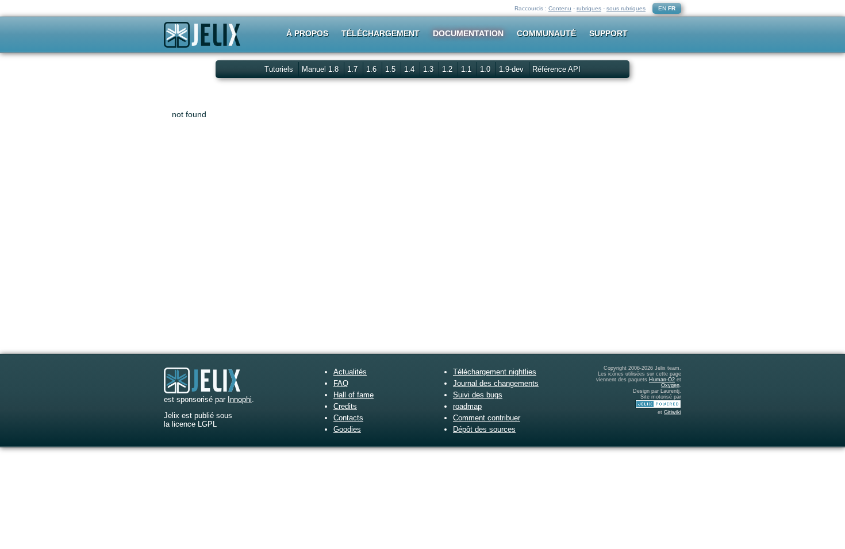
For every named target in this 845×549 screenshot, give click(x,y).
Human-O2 (662, 379)
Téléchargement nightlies (494, 372)
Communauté (546, 33)
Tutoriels (278, 69)
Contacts (348, 417)
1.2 (448, 69)
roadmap (467, 406)
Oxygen (670, 385)
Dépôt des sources (484, 429)
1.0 (486, 69)
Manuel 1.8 (321, 69)
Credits (345, 406)
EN (662, 8)
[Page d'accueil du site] (202, 42)
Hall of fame (353, 395)
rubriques (589, 8)
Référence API (556, 69)
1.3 (429, 69)
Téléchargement (380, 33)
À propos (307, 33)
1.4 (410, 69)
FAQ (340, 383)
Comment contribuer (486, 417)
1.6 (372, 69)
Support (608, 33)
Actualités (350, 372)
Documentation (468, 33)
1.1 (467, 69)
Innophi (240, 399)
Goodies (347, 429)
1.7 (353, 69)
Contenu (559, 8)
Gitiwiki (672, 412)
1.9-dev (512, 69)
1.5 (391, 69)
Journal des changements (496, 383)
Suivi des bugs (477, 395)
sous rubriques (626, 8)
